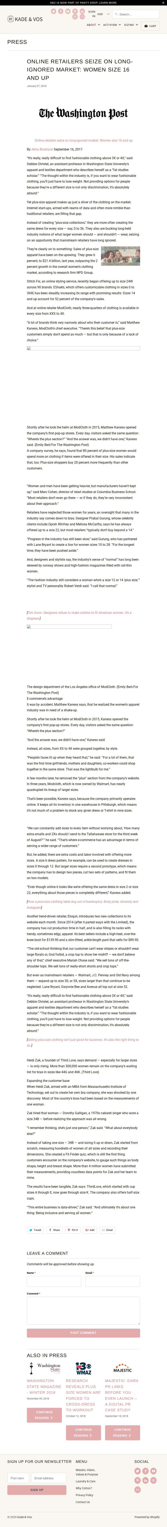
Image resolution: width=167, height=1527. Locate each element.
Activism (110, 24)
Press (17, 42)
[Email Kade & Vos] (82, 16)
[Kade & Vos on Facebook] (60, 11)
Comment (33, 1293)
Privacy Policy (84, 1495)
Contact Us (83, 1502)
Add (92, 1230)
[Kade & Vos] (24, 19)
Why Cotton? (84, 1488)
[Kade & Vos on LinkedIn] (82, 11)
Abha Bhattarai (42, 149)
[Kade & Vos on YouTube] (67, 11)
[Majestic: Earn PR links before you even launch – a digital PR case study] (122, 1368)
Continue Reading (44, 1415)
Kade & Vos (24, 1517)
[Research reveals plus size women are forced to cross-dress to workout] (83, 1368)
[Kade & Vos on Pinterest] (75, 11)
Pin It (75, 1230)
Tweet (37, 1230)
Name (31, 1272)
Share (56, 1230)
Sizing (129, 24)
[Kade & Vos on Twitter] (53, 11)
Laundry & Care (85, 1481)
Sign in (91, 14)
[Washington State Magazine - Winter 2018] (44, 1368)
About (92, 24)
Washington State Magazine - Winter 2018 (44, 1387)
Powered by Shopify (147, 1517)
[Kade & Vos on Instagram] (75, 16)
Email (109, 1230)
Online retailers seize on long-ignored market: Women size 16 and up (84, 140)
